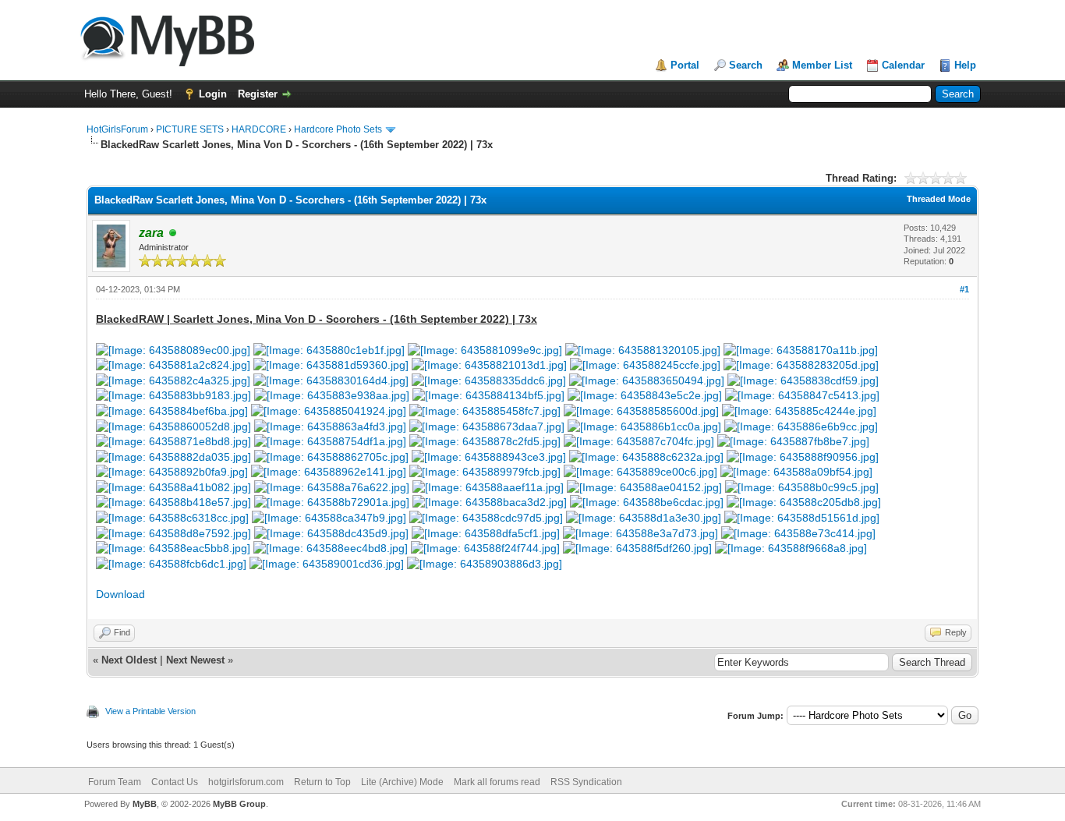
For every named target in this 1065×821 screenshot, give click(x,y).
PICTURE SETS (190, 129)
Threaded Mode (939, 198)
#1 (964, 289)
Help (965, 65)
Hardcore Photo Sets (338, 129)
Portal (684, 65)
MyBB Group (239, 804)
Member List (822, 65)
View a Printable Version (150, 711)
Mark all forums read (497, 782)
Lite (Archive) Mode (402, 782)
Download (120, 594)
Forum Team (114, 782)
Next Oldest (129, 660)
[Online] (173, 233)
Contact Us (174, 782)
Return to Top (322, 782)
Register (258, 94)
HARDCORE (259, 129)
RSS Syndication (586, 782)
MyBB (145, 804)
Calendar (903, 65)
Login (213, 94)
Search (745, 65)
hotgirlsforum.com (246, 782)
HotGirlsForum (117, 129)
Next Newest (195, 660)
